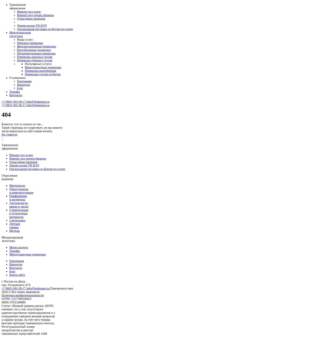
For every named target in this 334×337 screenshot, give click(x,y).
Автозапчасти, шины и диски (18, 204)
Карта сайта (17, 275)
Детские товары (14, 225)
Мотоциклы (17, 185)
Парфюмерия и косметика (18, 197)
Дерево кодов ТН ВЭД (32, 25)
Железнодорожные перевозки (36, 46)
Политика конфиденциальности (23, 295)
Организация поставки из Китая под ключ (45, 29)
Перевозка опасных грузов (34, 57)
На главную (9, 134)
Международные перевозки (43, 67)
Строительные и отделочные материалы (18, 213)
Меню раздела (18, 247)
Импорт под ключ (29, 11)
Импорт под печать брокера (35, 15)
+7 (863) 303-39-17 (14, 101)
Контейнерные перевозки (34, 50)
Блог (20, 88)
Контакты (15, 95)
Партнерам (24, 81)
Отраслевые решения (31, 18)
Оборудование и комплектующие (21, 190)
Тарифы (14, 91)
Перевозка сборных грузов (34, 60)
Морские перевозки (30, 43)
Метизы (14, 230)
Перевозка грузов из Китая (42, 74)
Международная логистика (20, 34)
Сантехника (17, 220)
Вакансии (23, 84)
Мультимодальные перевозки (36, 53)
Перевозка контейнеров (40, 70)
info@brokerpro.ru (37, 101)
